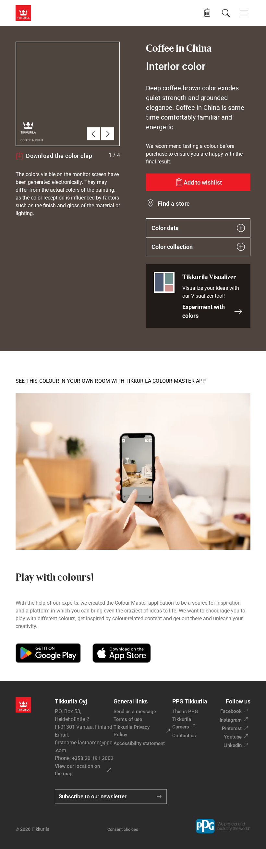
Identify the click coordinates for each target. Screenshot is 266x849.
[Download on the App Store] (121, 653)
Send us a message (135, 711)
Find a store (174, 203)
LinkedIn (233, 745)
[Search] (226, 13)
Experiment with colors (203, 311)
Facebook (231, 711)
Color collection (172, 246)
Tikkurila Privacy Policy (132, 731)
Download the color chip (59, 155)
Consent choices (122, 829)
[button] (207, 12)
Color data (165, 228)
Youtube (233, 737)
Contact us (184, 736)
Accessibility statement (139, 743)
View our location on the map (77, 770)
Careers (180, 727)
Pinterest (232, 728)
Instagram (231, 720)
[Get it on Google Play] (48, 653)
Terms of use (128, 719)
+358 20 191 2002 (93, 758)
